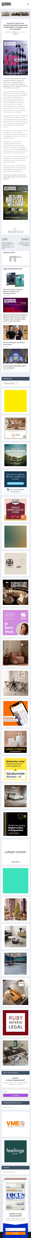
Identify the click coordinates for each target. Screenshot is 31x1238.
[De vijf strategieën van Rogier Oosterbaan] (15, 332)
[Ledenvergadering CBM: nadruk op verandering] (15, 356)
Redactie (15, 32)
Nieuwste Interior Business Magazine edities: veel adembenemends (13, 291)
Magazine (15, 34)
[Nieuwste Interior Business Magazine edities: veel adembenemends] (15, 279)
